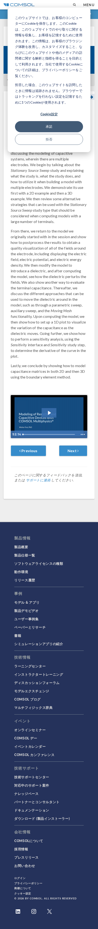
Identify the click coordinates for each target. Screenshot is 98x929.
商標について (22, 888)
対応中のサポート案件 (31, 785)
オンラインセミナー (30, 729)
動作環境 (21, 571)
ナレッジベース (26, 793)
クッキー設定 (22, 893)
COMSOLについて (28, 840)
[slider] (49, 434)
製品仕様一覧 (24, 555)
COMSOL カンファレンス (34, 754)
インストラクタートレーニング (38, 674)
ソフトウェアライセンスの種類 (38, 563)
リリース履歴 (24, 580)
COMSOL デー (25, 738)
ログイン (20, 878)
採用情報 (21, 849)
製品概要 (21, 546)
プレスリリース (26, 857)
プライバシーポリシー (28, 883)
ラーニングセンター (30, 666)
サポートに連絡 (38, 480)
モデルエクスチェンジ (31, 690)
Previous (29, 450)
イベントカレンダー (30, 746)
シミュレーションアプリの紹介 (38, 643)
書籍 (17, 635)
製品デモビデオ (26, 610)
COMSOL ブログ (27, 699)
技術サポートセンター (31, 776)
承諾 (49, 126)
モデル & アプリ (26, 602)
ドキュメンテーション (31, 810)
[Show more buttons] (82, 434)
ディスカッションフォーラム (37, 682)
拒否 (49, 139)
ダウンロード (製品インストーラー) (42, 818)
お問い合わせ (24, 865)
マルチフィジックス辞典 (33, 707)
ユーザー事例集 (26, 618)
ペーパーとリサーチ (30, 627)
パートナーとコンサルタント (37, 801)
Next (72, 450)
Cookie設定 (49, 114)
